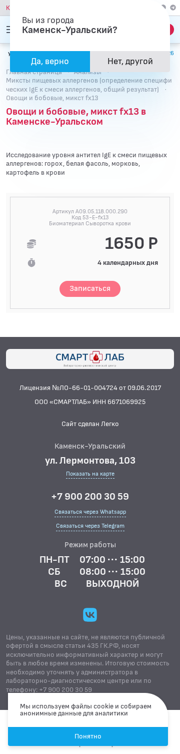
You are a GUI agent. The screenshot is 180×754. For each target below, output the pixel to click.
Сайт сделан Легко (90, 424)
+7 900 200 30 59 (90, 497)
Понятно (88, 736)
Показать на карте (90, 474)
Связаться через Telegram (90, 526)
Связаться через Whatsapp (90, 512)
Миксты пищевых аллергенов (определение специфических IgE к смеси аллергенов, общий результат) (89, 85)
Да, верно (50, 61)
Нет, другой (130, 61)
